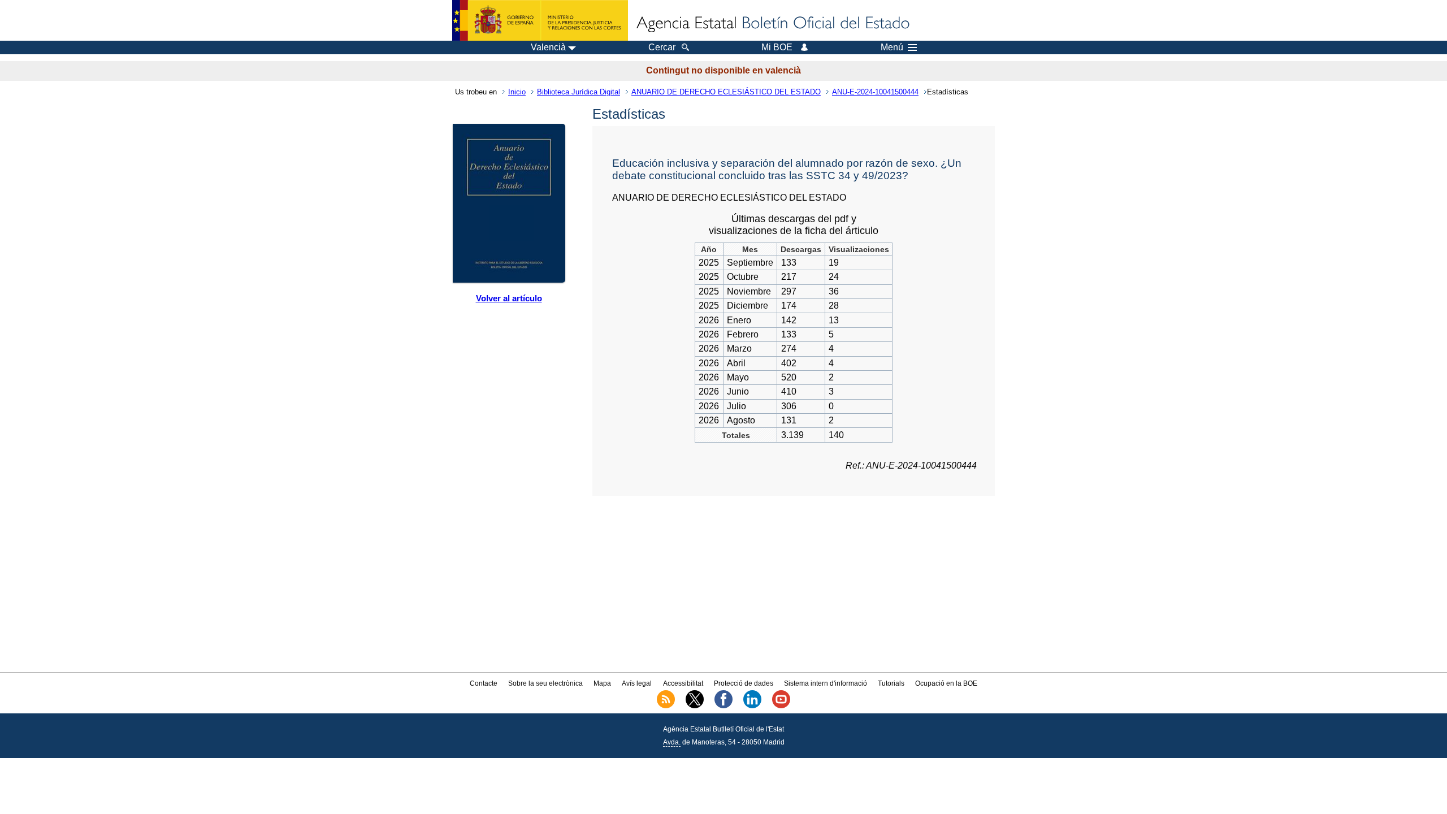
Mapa (602, 683)
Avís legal (637, 683)
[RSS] (666, 706)
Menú (892, 47)
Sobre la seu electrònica (545, 683)
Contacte (483, 683)
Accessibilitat (683, 683)
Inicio (517, 92)
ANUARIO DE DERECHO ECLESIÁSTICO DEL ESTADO (726, 92)
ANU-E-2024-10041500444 (875, 92)
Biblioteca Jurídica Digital (578, 92)
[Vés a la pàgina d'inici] (772, 24)
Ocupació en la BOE (946, 683)
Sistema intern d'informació (825, 683)
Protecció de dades (743, 683)
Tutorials (891, 683)
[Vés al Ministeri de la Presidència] (540, 20)
